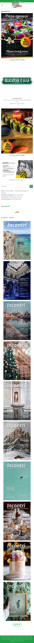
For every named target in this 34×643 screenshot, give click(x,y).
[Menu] (2, 5)
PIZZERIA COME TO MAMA (17, 60)
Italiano (19, 1)
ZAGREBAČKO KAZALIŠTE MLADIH (17, 180)
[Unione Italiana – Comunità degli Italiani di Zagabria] (17, 5)
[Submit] (31, 186)
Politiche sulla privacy (18, 639)
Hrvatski (15, 1)
